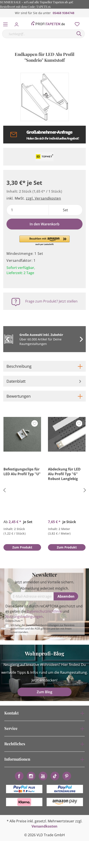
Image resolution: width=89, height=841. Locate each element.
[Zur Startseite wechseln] (48, 23)
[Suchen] (79, 33)
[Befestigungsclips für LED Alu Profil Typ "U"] (22, 434)
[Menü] (5, 23)
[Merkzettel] (75, 23)
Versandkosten (44, 826)
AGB (37, 628)
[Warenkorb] (86, 19)
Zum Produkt (22, 547)
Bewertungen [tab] (18, 396)
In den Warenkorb (44, 224)
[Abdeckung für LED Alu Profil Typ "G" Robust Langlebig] (67, 434)
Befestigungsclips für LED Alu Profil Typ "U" (22, 471)
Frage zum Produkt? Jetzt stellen (51, 301)
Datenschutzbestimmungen (42, 625)
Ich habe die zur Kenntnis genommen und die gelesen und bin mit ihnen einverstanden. (43, 628)
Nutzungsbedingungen (24, 616)
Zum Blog (44, 692)
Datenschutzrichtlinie (44, 611)
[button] (44, 241)
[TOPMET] (44, 156)
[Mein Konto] (18, 23)
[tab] (44, 366)
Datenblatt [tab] (15, 381)
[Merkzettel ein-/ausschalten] (34, 423)
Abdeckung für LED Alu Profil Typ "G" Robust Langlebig (64, 474)
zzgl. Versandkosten (43, 198)
